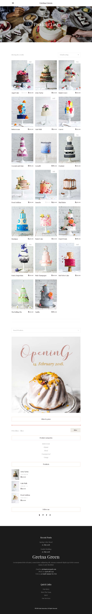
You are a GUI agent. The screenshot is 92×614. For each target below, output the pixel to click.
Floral (46, 451)
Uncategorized (46, 454)
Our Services (46, 598)
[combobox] (69, 55)
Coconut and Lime (18, 166)
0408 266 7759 (49, 571)
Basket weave (63, 93)
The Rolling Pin (17, 312)
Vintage (46, 457)
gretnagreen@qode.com (49, 569)
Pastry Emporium (17, 275)
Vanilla (37, 312)
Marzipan (15, 239)
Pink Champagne (40, 275)
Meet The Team (46, 592)
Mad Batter (62, 202)
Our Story (46, 589)
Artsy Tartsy (39, 93)
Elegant (46, 447)
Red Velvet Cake (64, 275)
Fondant (61, 166)
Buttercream (16, 129)
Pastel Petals (63, 239)
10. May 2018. (46, 545)
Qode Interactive (43, 608)
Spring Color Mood (46, 542)
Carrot (61, 129)
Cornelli (38, 166)
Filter (75, 430)
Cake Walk (38, 129)
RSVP (46, 595)
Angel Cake (15, 93)
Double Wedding (46, 549)
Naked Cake (39, 239)
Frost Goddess (16, 202)
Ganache (38, 202)
